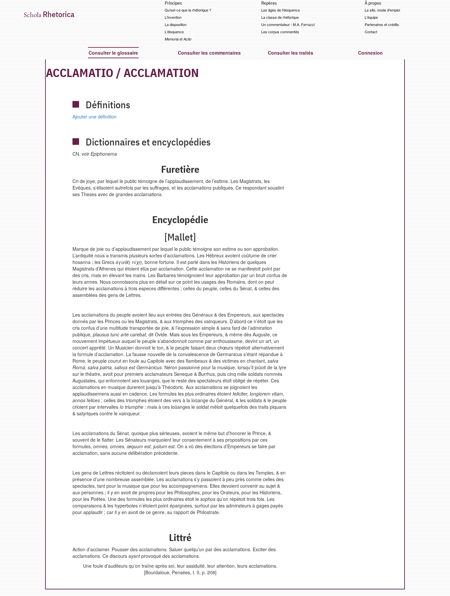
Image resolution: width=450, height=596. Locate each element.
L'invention (173, 17)
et (178, 38)
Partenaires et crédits (382, 24)
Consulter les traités (290, 52)
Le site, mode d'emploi (382, 10)
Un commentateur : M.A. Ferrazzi (288, 24)
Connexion (370, 52)
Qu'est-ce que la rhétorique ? (188, 10)
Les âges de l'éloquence (280, 10)
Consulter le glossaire (113, 52)
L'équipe (371, 17)
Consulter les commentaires (209, 52)
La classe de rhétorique (280, 17)
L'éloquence (174, 31)
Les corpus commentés (280, 31)
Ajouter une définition (94, 116)
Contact (371, 31)
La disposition (175, 24)
